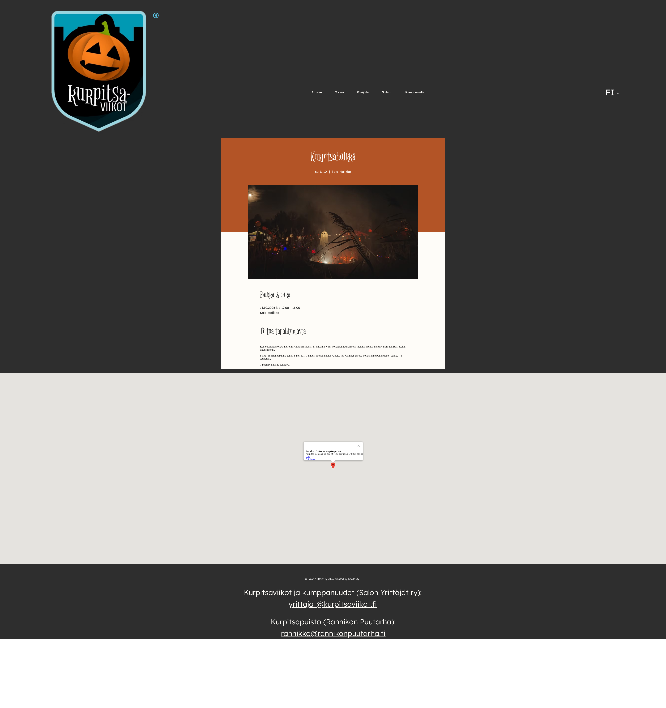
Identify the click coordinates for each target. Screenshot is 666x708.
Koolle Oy (353, 578)
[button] (362, 92)
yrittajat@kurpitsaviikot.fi (333, 604)
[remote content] (333, 355)
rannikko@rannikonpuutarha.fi (333, 633)
